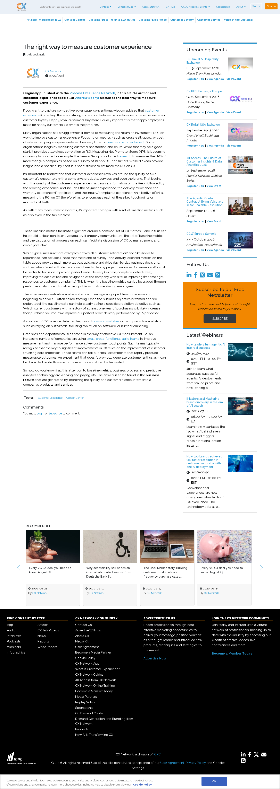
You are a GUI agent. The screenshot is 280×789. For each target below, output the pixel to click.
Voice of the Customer (238, 19)
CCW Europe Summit (201, 233)
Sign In (256, 6)
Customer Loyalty (182, 19)
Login (40, 413)
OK (214, 781)
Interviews (14, 636)
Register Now (195, 79)
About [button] (240, 6)
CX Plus (170, 6)
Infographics (16, 652)
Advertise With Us (88, 630)
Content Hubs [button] (126, 6)
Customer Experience (153, 19)
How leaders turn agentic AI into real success (206, 346)
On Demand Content (90, 713)
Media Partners (86, 697)
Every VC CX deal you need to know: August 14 (199, 570)
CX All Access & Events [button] (194, 6)
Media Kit (81, 641)
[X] (257, 755)
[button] (18, 568)
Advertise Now (154, 658)
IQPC (157, 754)
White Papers (47, 647)
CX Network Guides (89, 674)
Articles (43, 625)
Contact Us (83, 625)
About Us (82, 636)
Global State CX (150, 6)
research (124, 156)
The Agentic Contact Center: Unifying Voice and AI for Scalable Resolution (205, 202)
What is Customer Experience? (97, 669)
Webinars (14, 647)
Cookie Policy (85, 658)
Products (81, 729)
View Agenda (215, 79)
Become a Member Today (94, 691)
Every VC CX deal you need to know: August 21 (27, 570)
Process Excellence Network (92, 93)
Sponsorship (223, 6)
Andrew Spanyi (87, 98)
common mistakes (106, 321)
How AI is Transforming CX (94, 735)
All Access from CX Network (95, 680)
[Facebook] (196, 276)
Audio (11, 630)
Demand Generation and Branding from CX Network (104, 721)
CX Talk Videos (48, 630)
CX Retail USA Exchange (203, 124)
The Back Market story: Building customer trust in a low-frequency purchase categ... (142, 572)
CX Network (53, 71)
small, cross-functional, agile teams (113, 339)
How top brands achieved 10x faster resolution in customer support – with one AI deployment (204, 461)
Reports (43, 641)
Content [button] (104, 6)
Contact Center (74, 19)
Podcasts (13, 641)
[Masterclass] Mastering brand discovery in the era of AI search (205, 402)
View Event (234, 79)
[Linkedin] (190, 276)
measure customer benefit (125, 142)
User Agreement (87, 647)
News (42, 636)
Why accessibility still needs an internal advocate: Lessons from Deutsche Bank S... (85, 572)
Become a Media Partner (93, 652)
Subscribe (55, 413)
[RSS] (243, 761)
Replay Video (85, 702)
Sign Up (271, 6)
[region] (140, 781)
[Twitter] (203, 276)
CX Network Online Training (95, 685)
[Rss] (218, 276)
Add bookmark (36, 54)
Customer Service (209, 19)
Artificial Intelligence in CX (44, 19)
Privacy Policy (196, 763)
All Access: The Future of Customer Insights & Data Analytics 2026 (204, 161)
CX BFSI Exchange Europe (204, 91)
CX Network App (87, 663)
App (10, 625)
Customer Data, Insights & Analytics (112, 19)
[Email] (210, 276)
